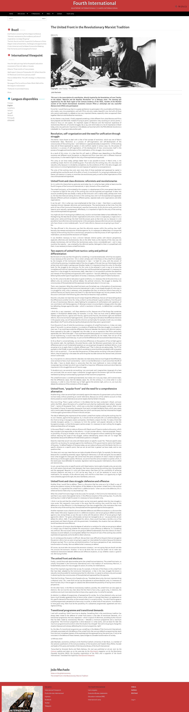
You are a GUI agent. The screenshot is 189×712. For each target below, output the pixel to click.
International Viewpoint (86, 655)
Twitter (47, 703)
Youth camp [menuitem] (70, 14)
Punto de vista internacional (54, 693)
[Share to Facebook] (110, 21)
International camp (94, 700)
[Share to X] (113, 21)
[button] (122, 21)
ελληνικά (11, 120)
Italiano (10, 110)
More (9, 92)
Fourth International (94, 4)
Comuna (53, 651)
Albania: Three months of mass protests (21, 69)
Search (44, 18)
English (10, 105)
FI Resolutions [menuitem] (34, 14)
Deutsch (10, 115)
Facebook (48, 700)
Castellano (11, 108)
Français (10, 103)
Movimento (94, 651)
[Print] (124, 661)
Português (11, 118)
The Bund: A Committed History (18, 89)
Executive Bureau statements (97, 693)
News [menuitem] (47, 14)
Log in (133, 700)
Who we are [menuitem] (20, 14)
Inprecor (48, 696)
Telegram (48, 706)
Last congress (92, 690)
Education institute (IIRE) (96, 696)
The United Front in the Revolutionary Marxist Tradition (69, 676)
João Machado (56, 92)
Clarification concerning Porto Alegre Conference (24, 34)
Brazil (54, 35)
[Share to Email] (119, 21)
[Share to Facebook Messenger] (116, 21)
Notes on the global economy (61, 673)
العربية (10, 113)
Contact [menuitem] (59, 14)
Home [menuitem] (11, 14)
